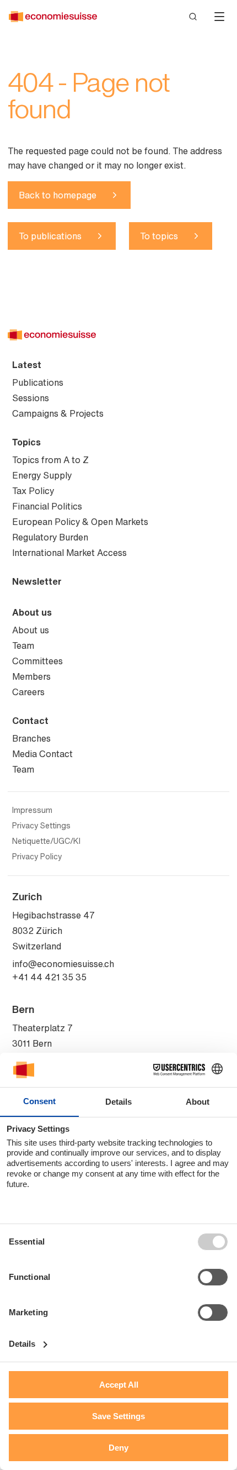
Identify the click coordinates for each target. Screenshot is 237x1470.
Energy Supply (42, 475)
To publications (50, 236)
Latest (26, 364)
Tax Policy (33, 490)
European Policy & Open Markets (80, 521)
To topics (159, 236)
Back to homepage (57, 195)
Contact (30, 720)
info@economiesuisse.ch (63, 963)
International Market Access (69, 552)
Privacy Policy (37, 856)
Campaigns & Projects (58, 413)
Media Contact (42, 753)
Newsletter (37, 581)
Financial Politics (47, 506)
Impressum (32, 810)
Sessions (30, 398)
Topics (26, 442)
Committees (37, 661)
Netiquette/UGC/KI (46, 841)
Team (23, 645)
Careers (28, 692)
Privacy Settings (41, 825)
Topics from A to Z (50, 459)
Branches (31, 738)
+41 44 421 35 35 (49, 977)
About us (32, 612)
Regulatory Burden (50, 537)
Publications (37, 382)
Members (31, 676)
